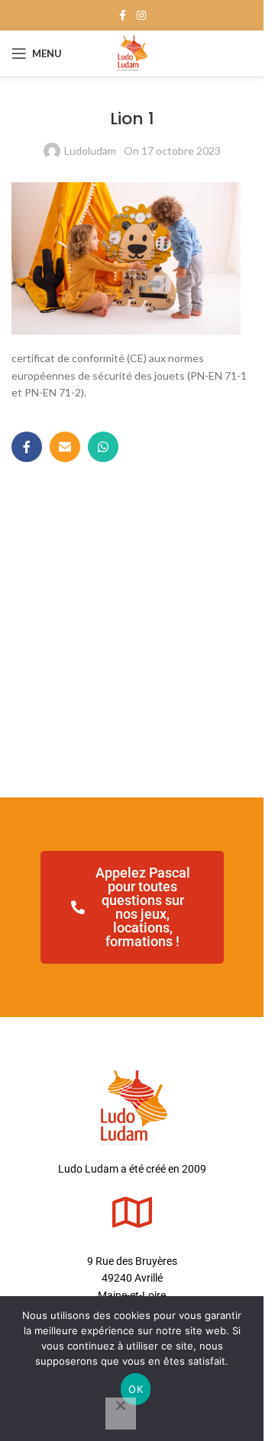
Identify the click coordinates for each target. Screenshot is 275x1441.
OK (135, 1389)
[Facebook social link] (123, 15)
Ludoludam (90, 150)
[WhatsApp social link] (103, 447)
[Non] (120, 1414)
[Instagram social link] (141, 15)
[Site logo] (131, 52)
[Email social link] (65, 447)
